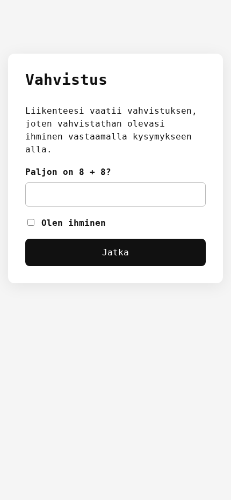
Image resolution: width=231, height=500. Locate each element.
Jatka (115, 252)
